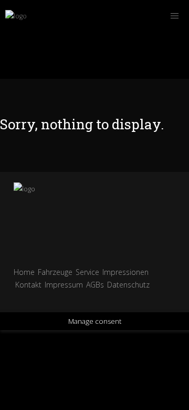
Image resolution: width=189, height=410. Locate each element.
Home (24, 272)
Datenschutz (128, 285)
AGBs (95, 285)
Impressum (64, 285)
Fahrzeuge (55, 272)
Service (87, 272)
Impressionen (125, 272)
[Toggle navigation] (174, 16)
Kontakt (28, 285)
